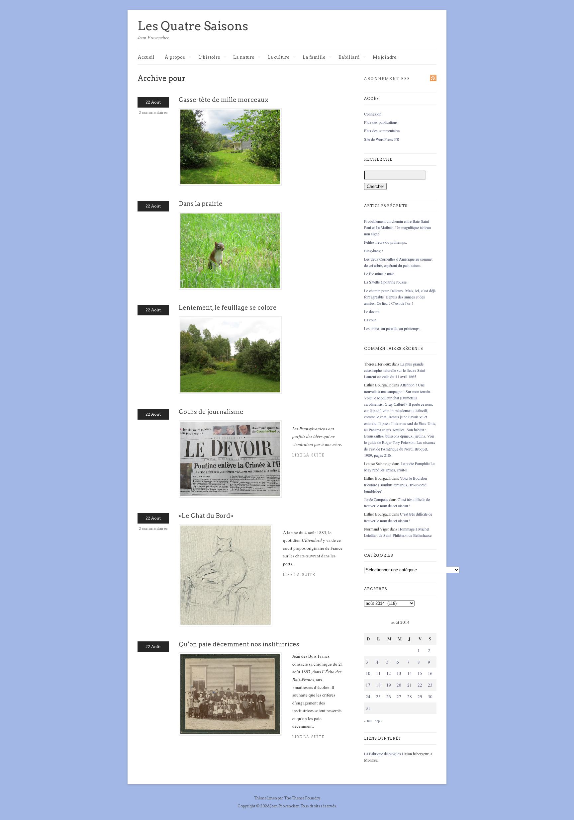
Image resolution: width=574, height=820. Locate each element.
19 (388, 685)
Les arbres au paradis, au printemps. (392, 328)
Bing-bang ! (373, 250)
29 (420, 696)
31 (368, 708)
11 (378, 673)
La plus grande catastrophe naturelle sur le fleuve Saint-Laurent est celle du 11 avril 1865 (395, 370)
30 (430, 696)
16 (430, 673)
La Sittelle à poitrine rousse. (386, 282)
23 (430, 685)
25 (378, 696)
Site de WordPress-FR (381, 139)
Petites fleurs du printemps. (385, 242)
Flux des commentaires (382, 130)
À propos (174, 57)
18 (378, 685)
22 (420, 685)
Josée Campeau (376, 499)
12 (388, 673)
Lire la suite (308, 737)
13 (399, 673)
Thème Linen (266, 798)
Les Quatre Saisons (193, 26)
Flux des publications (381, 122)
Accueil (146, 57)
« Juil (368, 720)
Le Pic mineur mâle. (379, 273)
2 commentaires (153, 112)
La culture (278, 57)
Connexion (372, 114)
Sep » (378, 720)
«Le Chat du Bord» (206, 515)
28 (409, 696)
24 (368, 696)
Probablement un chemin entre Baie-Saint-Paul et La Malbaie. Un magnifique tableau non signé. (397, 227)
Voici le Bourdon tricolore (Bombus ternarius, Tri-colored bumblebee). (395, 484)
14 (409, 673)
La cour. (370, 319)
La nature (243, 57)
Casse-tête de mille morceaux (223, 99)
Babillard (348, 57)
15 (420, 673)
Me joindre (384, 57)
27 (399, 696)
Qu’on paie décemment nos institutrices (239, 644)
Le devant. (372, 311)
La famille (314, 57)
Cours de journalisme (211, 411)
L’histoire (209, 57)
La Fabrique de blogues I (383, 753)
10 (368, 673)
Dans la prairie (201, 203)
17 (368, 685)
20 (399, 685)
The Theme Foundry (302, 798)
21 (409, 685)
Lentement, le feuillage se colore (228, 307)
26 (388, 696)
